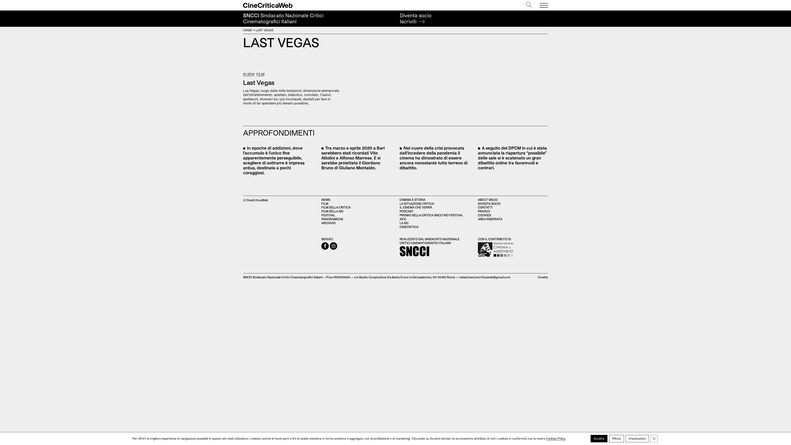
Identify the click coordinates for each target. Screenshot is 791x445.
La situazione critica (417, 203)
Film (260, 74)
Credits (543, 277)
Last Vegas (258, 82)
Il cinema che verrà (416, 207)
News (325, 199)
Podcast (407, 211)
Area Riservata (490, 219)
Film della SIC (332, 211)
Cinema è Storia (412, 199)
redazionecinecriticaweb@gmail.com (484, 277)
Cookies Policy (555, 438)
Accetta (599, 438)
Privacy (484, 211)
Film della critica (336, 207)
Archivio (328, 223)
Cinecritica (409, 227)
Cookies (484, 215)
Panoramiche (332, 219)
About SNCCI (488, 199)
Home (247, 30)
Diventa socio (416, 18)
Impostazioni (637, 438)
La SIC (404, 223)
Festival (328, 215)
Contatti (485, 207)
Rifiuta (616, 438)
